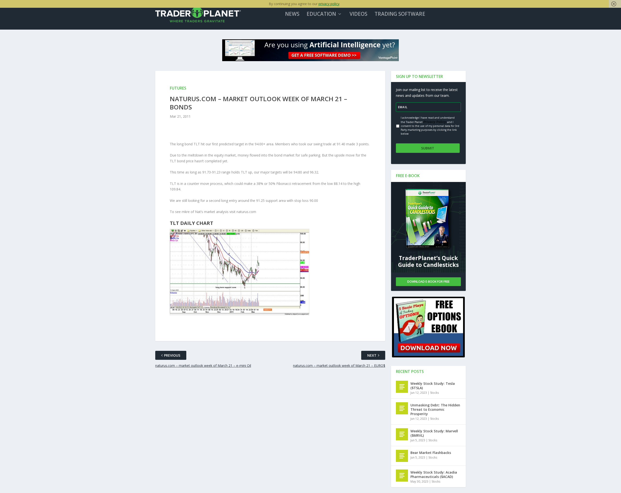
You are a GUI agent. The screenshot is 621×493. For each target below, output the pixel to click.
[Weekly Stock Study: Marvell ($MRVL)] (402, 434)
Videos (358, 14)
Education (321, 14)
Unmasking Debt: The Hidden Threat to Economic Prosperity (435, 409)
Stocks (434, 393)
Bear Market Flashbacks (430, 452)
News (292, 14)
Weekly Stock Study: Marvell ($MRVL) (434, 433)
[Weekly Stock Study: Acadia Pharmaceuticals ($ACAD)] (402, 475)
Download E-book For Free (428, 281)
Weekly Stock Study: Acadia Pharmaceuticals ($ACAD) (433, 474)
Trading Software (400, 14)
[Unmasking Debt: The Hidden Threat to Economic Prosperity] (402, 408)
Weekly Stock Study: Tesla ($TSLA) (432, 385)
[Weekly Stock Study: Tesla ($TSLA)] (402, 387)
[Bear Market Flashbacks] (402, 456)
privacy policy (329, 3)
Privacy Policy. (435, 121)
